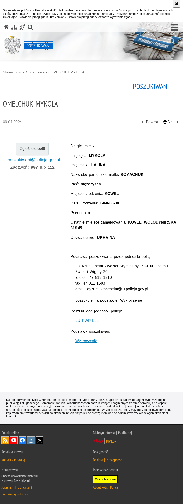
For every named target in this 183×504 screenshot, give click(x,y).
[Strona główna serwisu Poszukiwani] (6, 27)
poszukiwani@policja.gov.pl (34, 160)
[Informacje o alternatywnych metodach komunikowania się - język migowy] (22, 27)
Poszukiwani (37, 72)
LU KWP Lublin (89, 321)
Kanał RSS (5, 440)
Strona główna (14, 72)
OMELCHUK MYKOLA (67, 72)
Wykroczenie (86, 341)
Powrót (152, 122)
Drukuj (173, 122)
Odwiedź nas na (14, 440)
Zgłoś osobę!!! (32, 149)
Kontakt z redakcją (13, 459)
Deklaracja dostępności (107, 459)
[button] (174, 28)
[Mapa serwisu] (14, 27)
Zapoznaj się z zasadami (16, 487)
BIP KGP (111, 441)
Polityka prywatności (14, 494)
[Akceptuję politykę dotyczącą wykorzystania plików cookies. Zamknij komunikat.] (176, 4)
